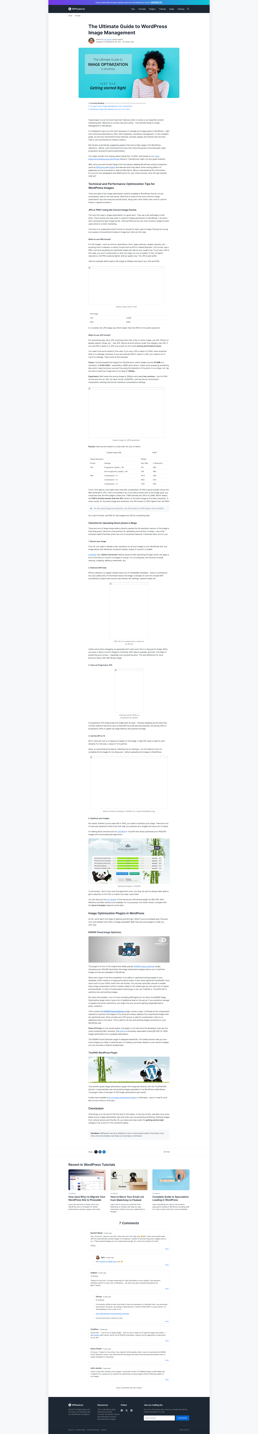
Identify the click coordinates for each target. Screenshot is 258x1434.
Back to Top (185, 1430)
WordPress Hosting (105, 1412)
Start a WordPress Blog (106, 1409)
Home (70, 16)
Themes (162, 9)
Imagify (96, 1335)
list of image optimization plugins (122, 1098)
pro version (111, 899)
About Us (71, 1430)
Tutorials (142, 9)
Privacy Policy (80, 1430)
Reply (167, 1249)
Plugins (152, 9)
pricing (122, 1031)
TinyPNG (121, 831)
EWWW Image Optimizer (144, 966)
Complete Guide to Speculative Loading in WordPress (170, 1198)
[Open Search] (188, 9)
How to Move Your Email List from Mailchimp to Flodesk (127, 1198)
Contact (103, 1430)
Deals (171, 9)
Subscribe (182, 1418)
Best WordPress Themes (107, 1417)
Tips (133, 9)
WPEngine (100, 167)
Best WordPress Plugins (106, 1419)
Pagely (112, 167)
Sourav (109, 39)
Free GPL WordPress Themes (109, 1414)
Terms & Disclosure (93, 1430)
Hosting (181, 9)
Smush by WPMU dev (108, 1261)
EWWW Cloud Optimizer (114, 1011)
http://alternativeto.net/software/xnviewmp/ (112, 1314)
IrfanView (92, 555)
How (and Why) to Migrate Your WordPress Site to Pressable (86, 1198)
